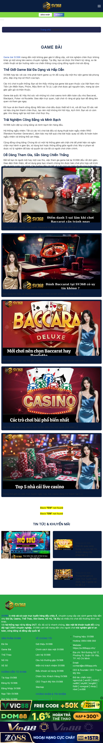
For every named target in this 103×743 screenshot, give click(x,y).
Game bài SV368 (12, 57)
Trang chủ (45, 29)
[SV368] (51, 6)
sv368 (82, 689)
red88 (76, 683)
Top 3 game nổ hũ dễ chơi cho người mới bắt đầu (85, 567)
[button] (99, 6)
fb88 (75, 686)
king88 (92, 683)
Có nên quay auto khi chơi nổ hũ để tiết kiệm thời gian (85, 537)
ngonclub (77, 680)
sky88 (84, 683)
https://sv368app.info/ (84, 648)
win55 (87, 680)
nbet (75, 689)
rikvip (93, 686)
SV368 (4, 615)
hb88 (95, 680)
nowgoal (84, 686)
